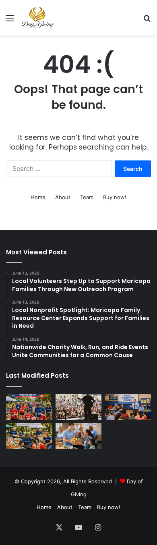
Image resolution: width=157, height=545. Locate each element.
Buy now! (114, 197)
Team (86, 197)
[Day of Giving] (37, 18)
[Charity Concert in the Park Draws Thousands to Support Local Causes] (79, 407)
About (62, 197)
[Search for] (147, 21)
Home (38, 197)
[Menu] (10, 21)
